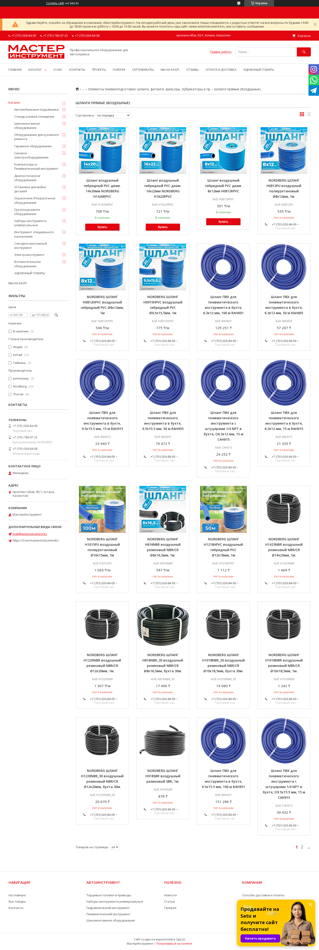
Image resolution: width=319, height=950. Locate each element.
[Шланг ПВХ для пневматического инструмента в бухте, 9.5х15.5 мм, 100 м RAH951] (223, 741)
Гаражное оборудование (33, 146)
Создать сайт (55, 3)
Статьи (169, 901)
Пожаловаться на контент (174, 944)
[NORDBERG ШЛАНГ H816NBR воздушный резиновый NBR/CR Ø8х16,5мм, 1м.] (163, 509)
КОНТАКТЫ (77, 69)
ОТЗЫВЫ (192, 69)
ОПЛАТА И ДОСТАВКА (221, 69)
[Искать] (304, 51)
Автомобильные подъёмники (36, 109)
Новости (170, 895)
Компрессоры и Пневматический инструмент (36, 166)
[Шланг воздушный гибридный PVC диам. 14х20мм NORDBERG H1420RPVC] (102, 150)
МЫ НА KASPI (170, 69)
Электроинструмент (29, 255)
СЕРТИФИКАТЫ (143, 69)
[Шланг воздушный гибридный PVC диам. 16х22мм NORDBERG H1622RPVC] (163, 150)
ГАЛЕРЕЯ (119, 69)
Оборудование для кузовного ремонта (36, 137)
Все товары (17, 901)
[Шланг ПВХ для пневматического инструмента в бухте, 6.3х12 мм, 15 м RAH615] (284, 382)
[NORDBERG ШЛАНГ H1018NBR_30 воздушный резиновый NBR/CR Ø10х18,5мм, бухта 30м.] (223, 625)
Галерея (170, 908)
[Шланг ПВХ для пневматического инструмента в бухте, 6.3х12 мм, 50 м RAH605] (284, 267)
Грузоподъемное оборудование (27, 212)
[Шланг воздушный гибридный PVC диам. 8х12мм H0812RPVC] (223, 150)
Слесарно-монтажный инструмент (30, 245)
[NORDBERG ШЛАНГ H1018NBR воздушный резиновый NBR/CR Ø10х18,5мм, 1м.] (284, 625)
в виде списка (308, 115)
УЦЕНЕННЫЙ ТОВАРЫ (258, 69)
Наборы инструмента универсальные (30, 223)
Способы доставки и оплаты (263, 895)
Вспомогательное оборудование (27, 264)
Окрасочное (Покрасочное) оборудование (34, 200)
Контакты (16, 908)
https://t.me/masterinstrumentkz (36, 540)
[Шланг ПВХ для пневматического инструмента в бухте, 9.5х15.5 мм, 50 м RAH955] (163, 382)
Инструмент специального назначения (34, 234)
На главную (17, 895)
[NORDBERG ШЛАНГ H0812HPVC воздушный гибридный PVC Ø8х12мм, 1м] (102, 267)
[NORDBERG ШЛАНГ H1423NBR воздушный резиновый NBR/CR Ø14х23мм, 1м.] (284, 509)
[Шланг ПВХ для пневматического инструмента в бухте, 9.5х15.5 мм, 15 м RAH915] (102, 382)
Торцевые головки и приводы (108, 895)
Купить (102, 227)
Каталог (14, 102)
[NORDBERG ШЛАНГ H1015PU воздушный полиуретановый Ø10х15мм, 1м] (102, 509)
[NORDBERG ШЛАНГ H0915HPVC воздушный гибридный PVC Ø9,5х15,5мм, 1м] (163, 267)
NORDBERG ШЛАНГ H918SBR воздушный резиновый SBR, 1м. (162, 776)
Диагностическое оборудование (27, 178)
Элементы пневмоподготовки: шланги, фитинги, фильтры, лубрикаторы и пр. (149, 89)
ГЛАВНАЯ (14, 69)
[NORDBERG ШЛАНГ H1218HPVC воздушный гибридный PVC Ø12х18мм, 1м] (223, 509)
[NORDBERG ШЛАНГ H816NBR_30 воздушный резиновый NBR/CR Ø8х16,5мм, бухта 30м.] (163, 625)
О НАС (57, 69)
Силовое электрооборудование (31, 155)
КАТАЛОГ (35, 69)
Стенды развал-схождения (34, 116)
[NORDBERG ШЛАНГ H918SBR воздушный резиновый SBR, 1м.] (163, 741)
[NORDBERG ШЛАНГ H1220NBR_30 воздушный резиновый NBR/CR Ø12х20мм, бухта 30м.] (102, 741)
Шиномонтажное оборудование (27, 125)
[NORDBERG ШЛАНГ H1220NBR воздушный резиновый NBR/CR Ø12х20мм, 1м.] (102, 625)
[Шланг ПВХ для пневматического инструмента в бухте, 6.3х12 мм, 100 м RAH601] (223, 267)
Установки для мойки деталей (30, 189)
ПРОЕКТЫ (99, 69)
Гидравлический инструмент (108, 908)
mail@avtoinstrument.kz (30, 534)
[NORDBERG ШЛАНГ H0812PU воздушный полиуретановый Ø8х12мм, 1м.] (284, 150)
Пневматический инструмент (108, 914)
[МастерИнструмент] (36, 57)
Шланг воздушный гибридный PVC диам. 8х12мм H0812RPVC (223, 185)
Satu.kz (180, 939)
